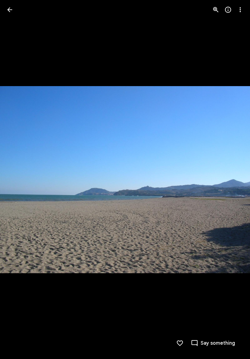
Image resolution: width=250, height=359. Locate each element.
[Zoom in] (216, 10)
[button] (17, 179)
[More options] (240, 10)
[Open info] (228, 10)
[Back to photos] (9, 9)
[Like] (180, 343)
